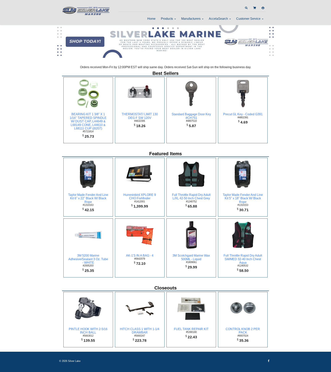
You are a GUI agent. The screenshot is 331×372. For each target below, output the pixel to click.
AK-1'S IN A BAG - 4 (139, 255)
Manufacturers (191, 18)
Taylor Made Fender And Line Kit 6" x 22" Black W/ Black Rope (88, 198)
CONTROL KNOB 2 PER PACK (243, 330)
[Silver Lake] (86, 10)
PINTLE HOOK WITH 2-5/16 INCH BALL (88, 330)
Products (167, 18)
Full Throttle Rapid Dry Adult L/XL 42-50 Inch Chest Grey (191, 196)
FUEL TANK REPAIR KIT (191, 329)
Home (151, 18)
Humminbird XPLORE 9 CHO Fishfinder (139, 196)
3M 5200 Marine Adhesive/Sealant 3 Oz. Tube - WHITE (88, 259)
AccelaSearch (218, 18)
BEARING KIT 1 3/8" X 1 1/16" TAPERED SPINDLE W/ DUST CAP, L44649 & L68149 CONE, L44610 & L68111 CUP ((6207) (88, 121)
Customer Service (248, 18)
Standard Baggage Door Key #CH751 (191, 116)
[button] (246, 8)
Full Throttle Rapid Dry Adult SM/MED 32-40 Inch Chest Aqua (243, 259)
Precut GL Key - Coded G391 (243, 114)
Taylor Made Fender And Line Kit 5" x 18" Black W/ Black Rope (243, 198)
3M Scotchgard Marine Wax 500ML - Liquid (191, 257)
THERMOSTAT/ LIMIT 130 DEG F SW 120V (140, 116)
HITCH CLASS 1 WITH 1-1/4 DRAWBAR (139, 330)
